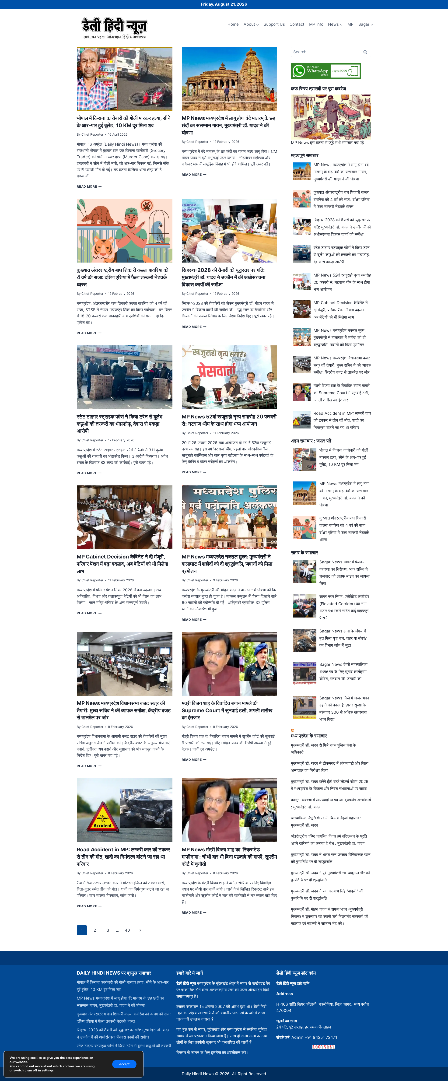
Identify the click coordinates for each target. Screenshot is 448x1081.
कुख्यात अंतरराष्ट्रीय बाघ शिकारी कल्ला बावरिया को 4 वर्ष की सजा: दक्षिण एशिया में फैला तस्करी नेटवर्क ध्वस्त (122, 277)
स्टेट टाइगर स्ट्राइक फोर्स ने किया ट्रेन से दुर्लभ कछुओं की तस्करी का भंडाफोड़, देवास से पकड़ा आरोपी (119, 424)
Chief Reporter (92, 134)
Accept (124, 1064)
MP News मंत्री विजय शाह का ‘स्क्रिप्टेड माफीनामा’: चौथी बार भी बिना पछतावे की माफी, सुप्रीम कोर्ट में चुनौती (229, 856)
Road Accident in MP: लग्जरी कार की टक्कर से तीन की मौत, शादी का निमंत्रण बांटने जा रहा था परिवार (123, 856)
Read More (89, 186)
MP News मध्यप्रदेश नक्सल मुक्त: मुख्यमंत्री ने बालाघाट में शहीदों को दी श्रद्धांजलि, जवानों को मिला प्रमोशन (227, 564)
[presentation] (124, 79)
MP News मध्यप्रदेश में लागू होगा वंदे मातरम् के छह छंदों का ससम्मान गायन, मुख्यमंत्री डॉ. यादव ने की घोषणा (228, 125)
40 (127, 930)
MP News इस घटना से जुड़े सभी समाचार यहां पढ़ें (327, 142)
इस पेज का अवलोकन (225, 1052)
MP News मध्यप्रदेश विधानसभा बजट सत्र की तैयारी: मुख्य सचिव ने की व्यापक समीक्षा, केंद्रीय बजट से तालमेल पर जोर (124, 710)
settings (48, 1070)
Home (233, 24)
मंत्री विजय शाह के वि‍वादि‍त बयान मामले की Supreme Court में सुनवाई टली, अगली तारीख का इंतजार (227, 710)
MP (350, 24)
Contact (297, 24)
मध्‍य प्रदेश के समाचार (309, 736)
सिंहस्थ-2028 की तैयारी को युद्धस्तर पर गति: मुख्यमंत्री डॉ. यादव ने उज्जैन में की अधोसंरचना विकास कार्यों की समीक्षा (223, 277)
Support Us (274, 24)
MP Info (316, 24)
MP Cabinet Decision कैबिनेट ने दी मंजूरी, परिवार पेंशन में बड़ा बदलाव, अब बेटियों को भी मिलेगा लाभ (122, 564)
